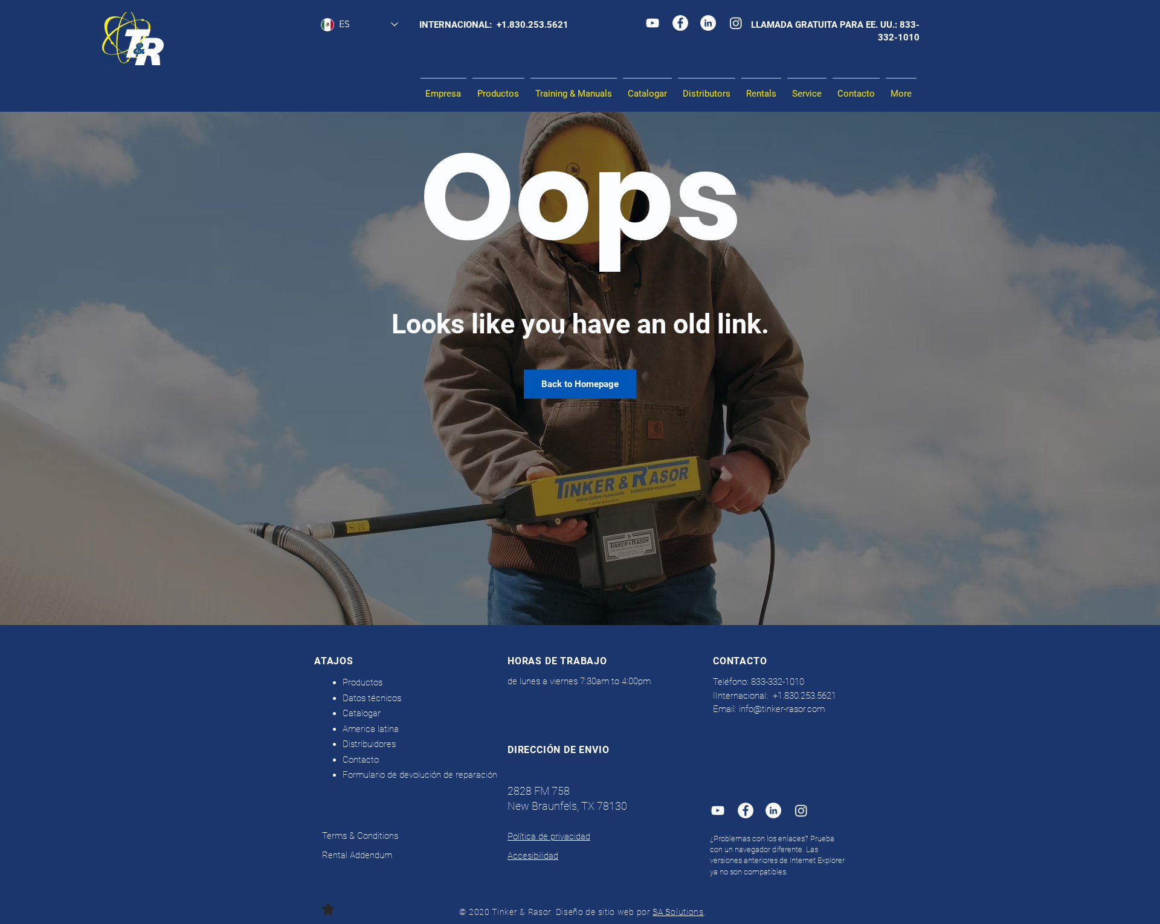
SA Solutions (677, 912)
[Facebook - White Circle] (680, 23)
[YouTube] (652, 23)
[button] (573, 88)
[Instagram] (736, 23)
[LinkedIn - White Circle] (708, 23)
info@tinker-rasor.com (782, 709)
